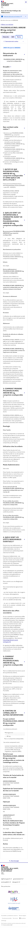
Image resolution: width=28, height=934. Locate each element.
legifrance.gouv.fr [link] (5, 879)
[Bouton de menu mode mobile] (25, 2)
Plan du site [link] (15, 918)
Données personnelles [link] (7, 918)
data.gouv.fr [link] (15, 882)
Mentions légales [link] (22, 915)
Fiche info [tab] (6, 37)
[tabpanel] (14, 448)
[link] (14, 11)
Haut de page (15, 861)
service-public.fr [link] (5, 882)
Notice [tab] (19, 37)
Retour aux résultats (7, 24)
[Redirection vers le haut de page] (24, 54)
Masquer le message (25, 16)
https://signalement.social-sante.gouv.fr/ (10, 641)
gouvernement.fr (17, 879)
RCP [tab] (13, 37)
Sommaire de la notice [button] (11, 41)
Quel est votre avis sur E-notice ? (12, 16)
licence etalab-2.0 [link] (7, 925)
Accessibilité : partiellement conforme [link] (9, 915)
